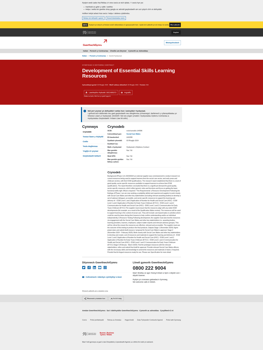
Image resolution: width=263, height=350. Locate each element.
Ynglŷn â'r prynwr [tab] (90, 151)
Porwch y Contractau (99, 51)
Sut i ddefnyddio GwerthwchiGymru (122, 311)
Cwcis (84, 320)
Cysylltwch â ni (166, 311)
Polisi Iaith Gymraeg (173, 320)
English (176, 32)
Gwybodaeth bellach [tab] (92, 156)
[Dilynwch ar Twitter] (83, 267)
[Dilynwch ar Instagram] (105, 267)
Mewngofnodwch (172, 43)
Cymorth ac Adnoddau (138, 51)
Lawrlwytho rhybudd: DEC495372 (102, 92)
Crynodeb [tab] (87, 132)
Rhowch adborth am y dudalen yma (95, 291)
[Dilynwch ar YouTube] (99, 267)
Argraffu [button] (127, 92)
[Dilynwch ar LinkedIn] (94, 267)
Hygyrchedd (129, 320)
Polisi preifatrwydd (97, 320)
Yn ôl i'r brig (117, 298)
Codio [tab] (85, 141)
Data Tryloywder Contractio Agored (150, 320)
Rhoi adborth (175, 25)
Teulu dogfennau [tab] (90, 146)
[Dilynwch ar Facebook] (89, 267)
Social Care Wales (133, 134)
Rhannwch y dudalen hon (96, 298)
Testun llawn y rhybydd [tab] (93, 137)
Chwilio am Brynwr (118, 51)
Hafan (85, 51)
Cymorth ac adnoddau (149, 311)
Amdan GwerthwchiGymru (93, 311)
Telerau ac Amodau (114, 320)
